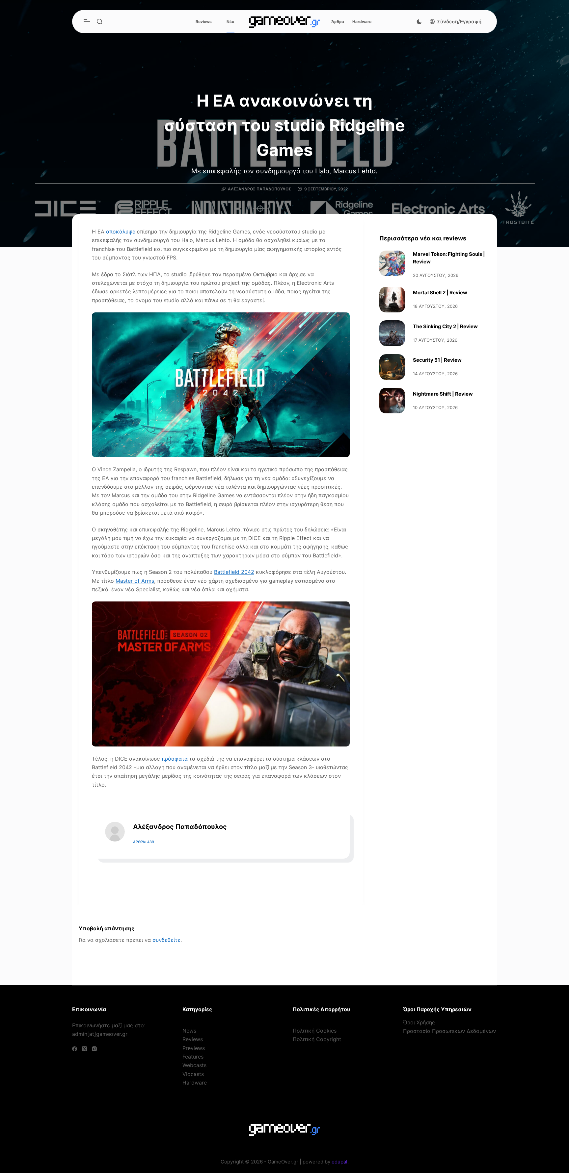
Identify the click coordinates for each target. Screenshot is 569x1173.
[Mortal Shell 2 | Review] (392, 299)
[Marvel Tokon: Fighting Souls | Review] (392, 263)
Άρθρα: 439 (143, 842)
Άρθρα (337, 21)
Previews (193, 1048)
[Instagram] (94, 1048)
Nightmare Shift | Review (443, 394)
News (189, 1030)
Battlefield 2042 (234, 572)
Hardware (361, 21)
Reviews (204, 21)
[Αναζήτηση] (99, 21)
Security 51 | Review (437, 360)
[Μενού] (87, 21)
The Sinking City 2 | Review (445, 326)
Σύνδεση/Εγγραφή (459, 21)
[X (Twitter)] (84, 1048)
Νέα (230, 21)
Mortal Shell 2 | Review (440, 292)
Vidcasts (193, 1074)
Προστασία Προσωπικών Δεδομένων (449, 1031)
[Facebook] (74, 1048)
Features (192, 1056)
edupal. (340, 1162)
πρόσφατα (175, 758)
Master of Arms (135, 580)
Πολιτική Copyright (317, 1039)
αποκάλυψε (121, 231)
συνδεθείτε (166, 940)
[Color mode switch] (419, 21)
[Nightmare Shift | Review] (392, 400)
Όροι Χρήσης (419, 1022)
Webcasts (194, 1065)
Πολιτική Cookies (315, 1030)
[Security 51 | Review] (392, 367)
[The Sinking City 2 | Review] (392, 333)
